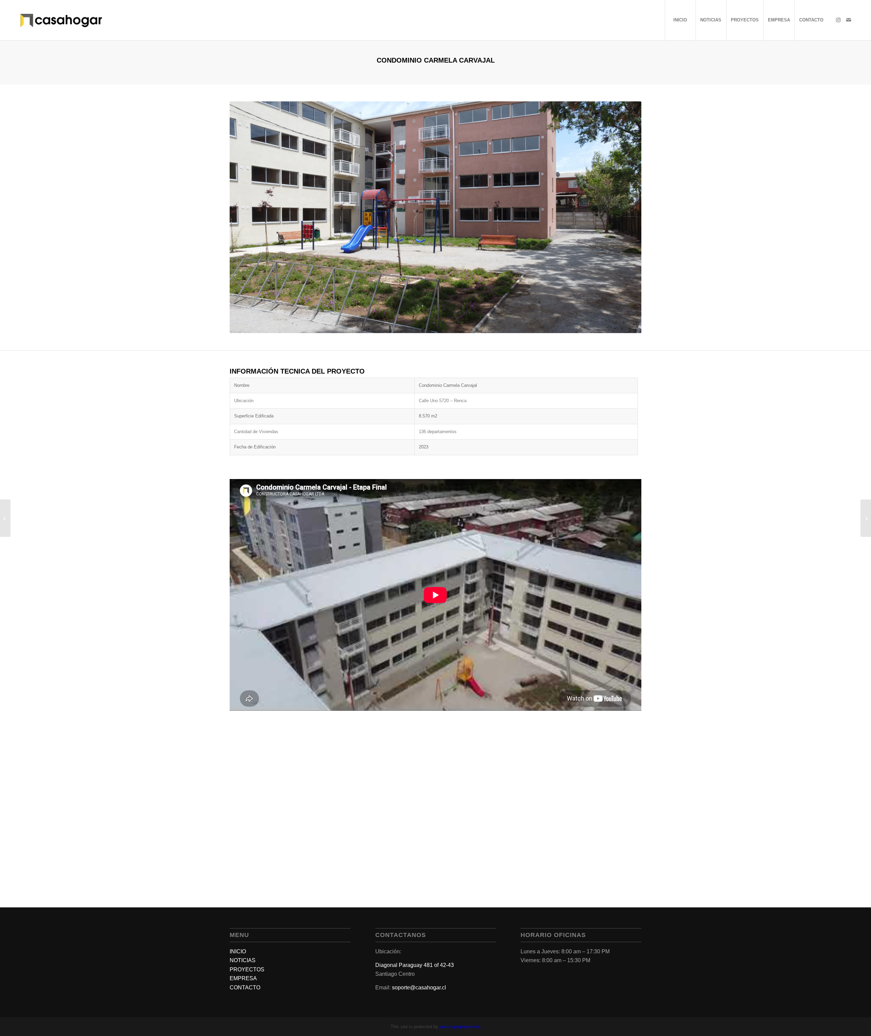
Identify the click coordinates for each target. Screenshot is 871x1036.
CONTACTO (245, 987)
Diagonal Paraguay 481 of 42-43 (414, 965)
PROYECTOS (247, 969)
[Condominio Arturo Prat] (5, 518)
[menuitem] (680, 20)
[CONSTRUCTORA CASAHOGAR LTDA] (61, 20)
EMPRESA (243, 978)
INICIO (238, 951)
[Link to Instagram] (838, 20)
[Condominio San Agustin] (865, 518)
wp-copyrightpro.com (460, 1026)
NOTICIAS (243, 960)
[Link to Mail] (848, 20)
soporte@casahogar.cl (419, 987)
